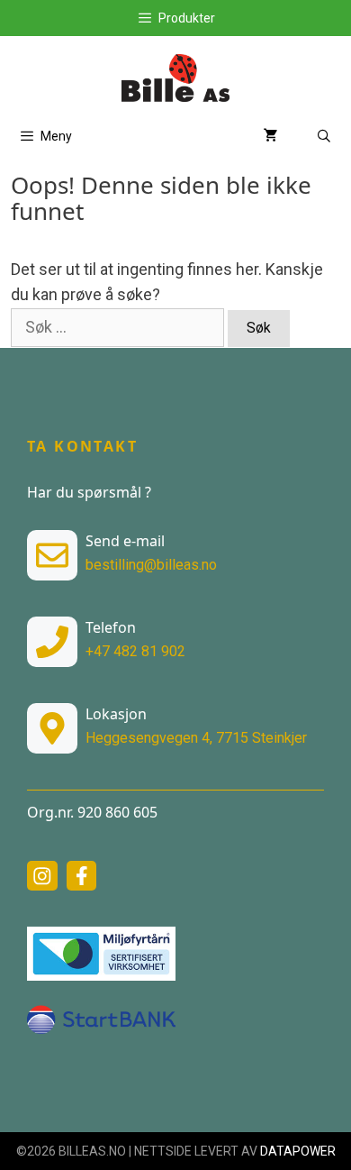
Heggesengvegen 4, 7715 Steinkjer (196, 737)
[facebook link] (82, 876)
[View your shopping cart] (271, 136)
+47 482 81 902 (135, 651)
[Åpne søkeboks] (324, 136)
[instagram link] (42, 876)
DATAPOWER (298, 1151)
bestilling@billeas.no (151, 564)
